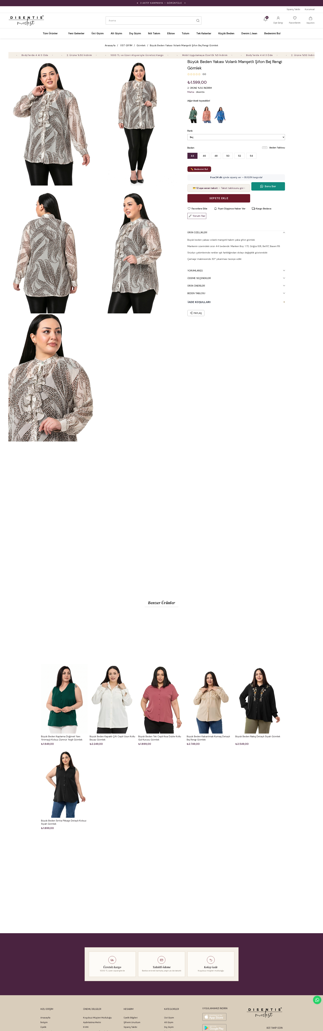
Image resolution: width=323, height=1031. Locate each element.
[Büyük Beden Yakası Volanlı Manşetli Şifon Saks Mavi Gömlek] (220, 114)
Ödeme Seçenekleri (199, 278)
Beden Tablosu (277, 147)
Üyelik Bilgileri (131, 1017)
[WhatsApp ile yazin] (317, 1000)
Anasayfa (45, 1017)
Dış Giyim (169, 1027)
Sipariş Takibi (293, 9)
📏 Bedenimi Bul (199, 169)
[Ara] (198, 20)
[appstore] (214, 1017)
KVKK (86, 1027)
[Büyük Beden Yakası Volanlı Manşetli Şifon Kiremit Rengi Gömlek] (207, 114)
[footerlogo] (264, 1012)
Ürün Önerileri (196, 285)
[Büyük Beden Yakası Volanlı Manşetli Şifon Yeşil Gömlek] (193, 114)
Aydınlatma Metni (92, 1022)
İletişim (44, 1022)
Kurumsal (310, 9)
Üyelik (43, 1027)
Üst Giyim (169, 1017)
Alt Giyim (168, 1022)
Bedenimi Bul (272, 33)
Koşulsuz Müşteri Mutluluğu (97, 1017)
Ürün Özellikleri (197, 232)
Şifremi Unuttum (132, 1022)
